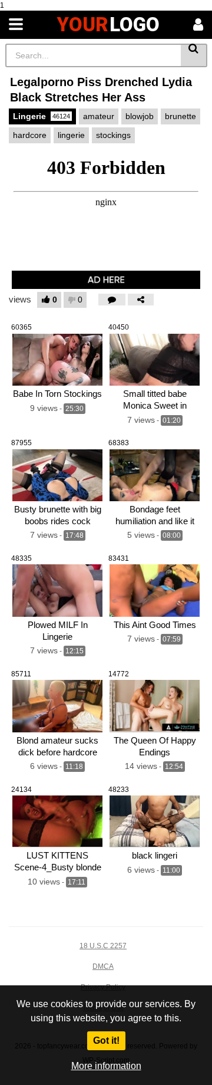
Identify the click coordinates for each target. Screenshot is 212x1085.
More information (106, 1066)
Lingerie (41, 116)
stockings (113, 135)
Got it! (106, 1040)
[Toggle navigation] (16, 24)
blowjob (139, 116)
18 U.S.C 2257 (103, 946)
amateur (98, 116)
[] (194, 55)
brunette (180, 116)
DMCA (103, 966)
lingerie (71, 135)
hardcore (30, 135)
